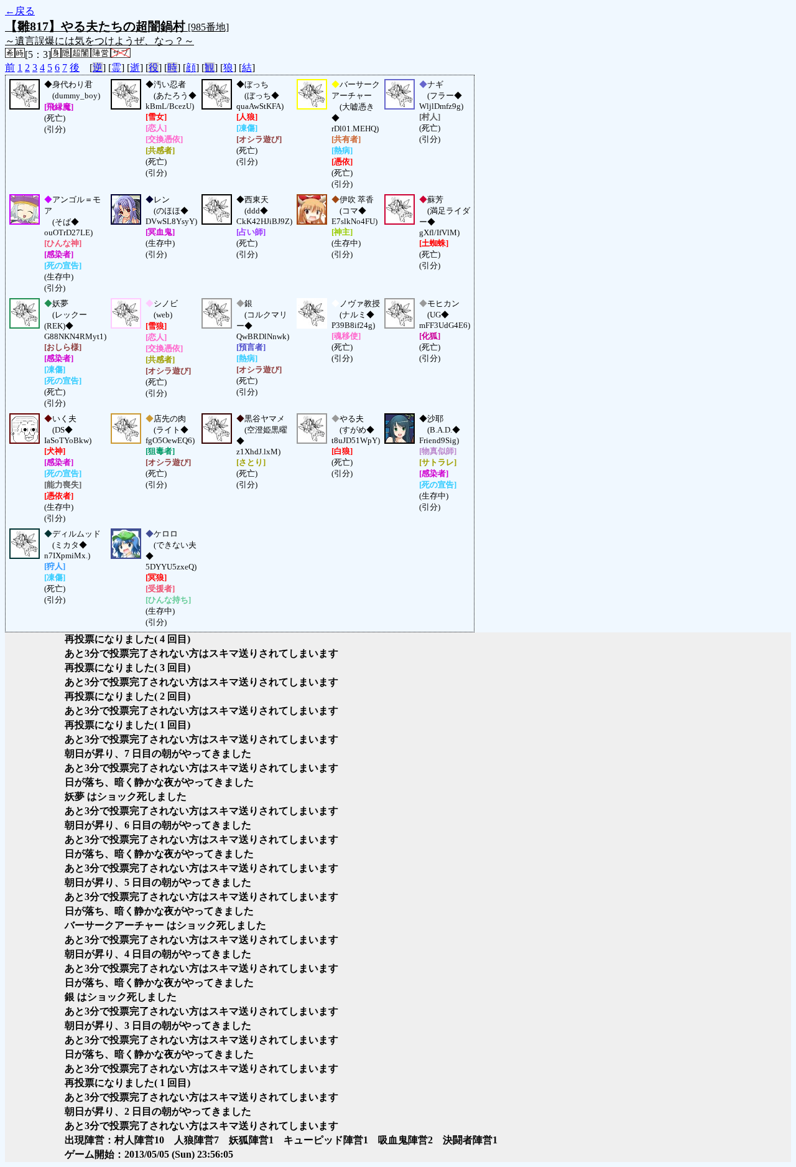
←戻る (20, 11)
